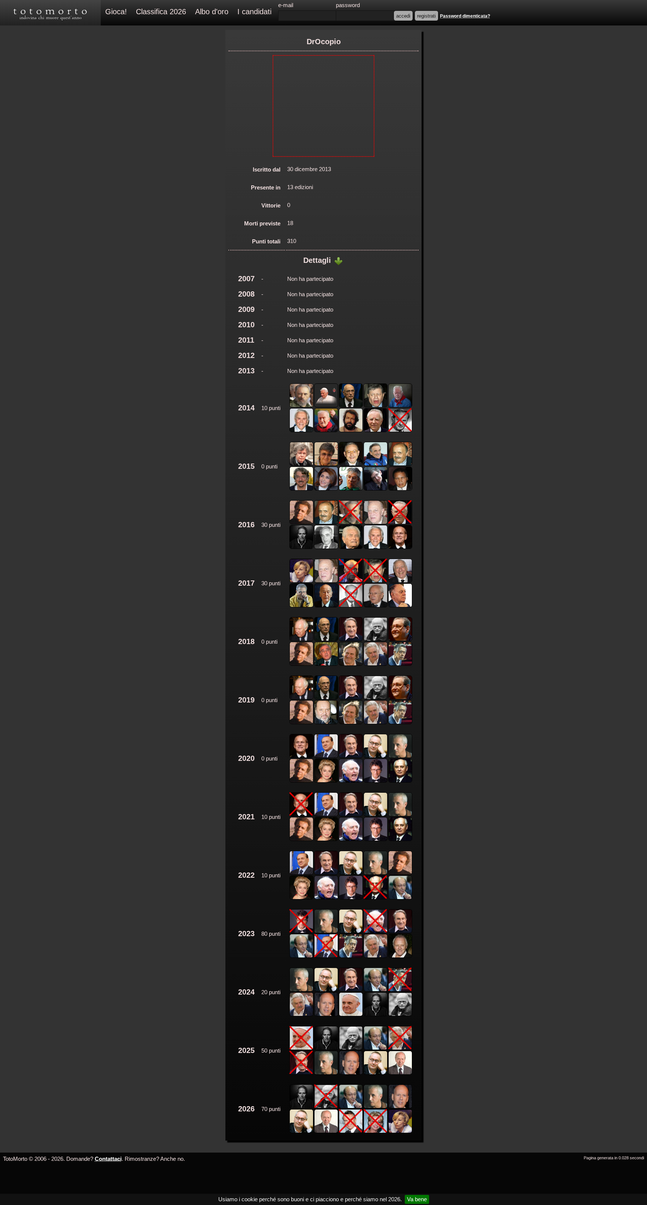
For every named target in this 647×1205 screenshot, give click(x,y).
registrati (426, 16)
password (348, 5)
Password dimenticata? (465, 16)
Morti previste (262, 223)
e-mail (285, 5)
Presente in (265, 187)
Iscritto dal (266, 169)
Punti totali (266, 241)
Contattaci (108, 1159)
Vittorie (270, 205)
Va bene (417, 1199)
